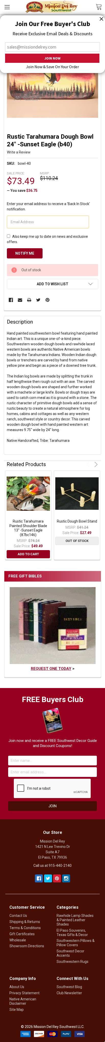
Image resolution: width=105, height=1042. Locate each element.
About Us (16, 987)
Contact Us (18, 916)
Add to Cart (28, 554)
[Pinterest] (47, 300)
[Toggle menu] (7, 7)
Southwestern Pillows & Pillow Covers (76, 943)
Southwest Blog (69, 987)
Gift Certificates (22, 934)
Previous (89, 464)
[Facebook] (11, 300)
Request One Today (51, 668)
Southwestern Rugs (72, 962)
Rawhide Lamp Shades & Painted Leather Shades (75, 920)
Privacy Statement (24, 993)
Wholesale (17, 940)
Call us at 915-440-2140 (52, 865)
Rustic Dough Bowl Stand (77, 521)
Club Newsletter (69, 993)
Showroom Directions (26, 946)
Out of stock (76, 541)
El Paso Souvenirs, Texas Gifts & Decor (72, 932)
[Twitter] (38, 300)
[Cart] (100, 6)
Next (95, 464)
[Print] (29, 300)
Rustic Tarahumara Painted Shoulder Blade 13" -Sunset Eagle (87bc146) (28, 528)
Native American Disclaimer (22, 1001)
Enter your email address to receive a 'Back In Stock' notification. (48, 206)
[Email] (20, 300)
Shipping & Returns (24, 922)
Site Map (16, 1010)
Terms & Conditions (25, 928)
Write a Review (19, 152)
